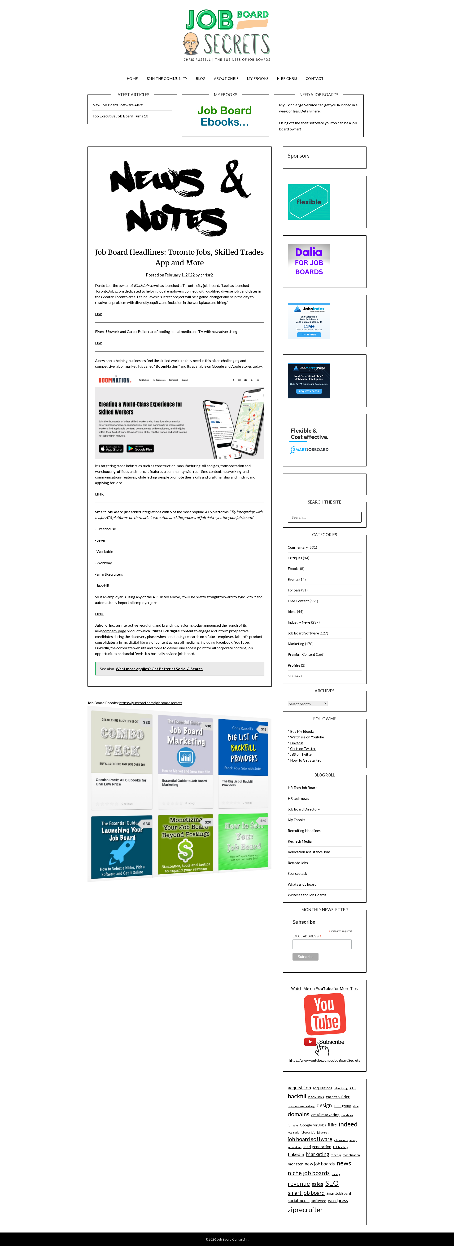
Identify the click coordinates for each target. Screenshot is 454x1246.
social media (299, 1200)
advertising (341, 1088)
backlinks (316, 1097)
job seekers (294, 1147)
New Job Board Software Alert (117, 105)
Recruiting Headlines (304, 830)
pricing (336, 1174)
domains (298, 1114)
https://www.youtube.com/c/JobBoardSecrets (324, 1060)
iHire (332, 1124)
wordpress (338, 1200)
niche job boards (309, 1172)
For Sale (294, 590)
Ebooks (293, 568)
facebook (347, 1115)
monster (295, 1163)
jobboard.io (308, 1132)
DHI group (342, 1106)
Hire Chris (287, 78)
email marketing (325, 1114)
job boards (323, 1132)
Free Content (298, 601)
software (318, 1200)
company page (114, 631)
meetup (336, 1155)
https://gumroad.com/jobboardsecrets (150, 702)
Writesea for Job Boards (307, 895)
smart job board (306, 1193)
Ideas (292, 611)
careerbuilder (338, 1096)
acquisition (299, 1087)
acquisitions (322, 1088)
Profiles (294, 665)
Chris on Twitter (303, 748)
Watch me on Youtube (307, 737)
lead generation (317, 1146)
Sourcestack (297, 873)
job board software (310, 1139)
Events (293, 579)
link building (340, 1147)
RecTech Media (300, 841)
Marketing (296, 644)
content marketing (301, 1106)
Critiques (295, 558)
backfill (297, 1095)
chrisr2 (207, 274)
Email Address (306, 936)
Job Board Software (303, 633)
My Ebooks (258, 78)
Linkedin (296, 743)
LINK (99, 494)
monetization (351, 1155)
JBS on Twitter (301, 754)
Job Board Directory (304, 809)
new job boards (320, 1163)
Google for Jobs (313, 1125)
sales (317, 1184)
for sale (293, 1125)
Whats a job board (302, 884)
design (324, 1105)
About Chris (226, 78)
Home (132, 78)
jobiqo (353, 1140)
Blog (201, 78)
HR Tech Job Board (302, 787)
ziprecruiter (305, 1210)
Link (98, 313)
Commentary (298, 547)
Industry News (299, 622)
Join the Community (167, 78)
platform (184, 625)
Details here (310, 111)
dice (355, 1106)
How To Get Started (305, 760)
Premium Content (301, 654)
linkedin (296, 1154)
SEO (291, 676)
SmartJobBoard (339, 1193)
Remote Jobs (298, 863)
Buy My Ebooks (302, 731)
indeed (348, 1124)
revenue (299, 1183)
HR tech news (298, 798)
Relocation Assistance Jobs (309, 852)
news (344, 1163)
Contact (315, 78)
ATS (352, 1088)
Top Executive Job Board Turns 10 (120, 116)
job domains (341, 1140)
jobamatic (293, 1132)
